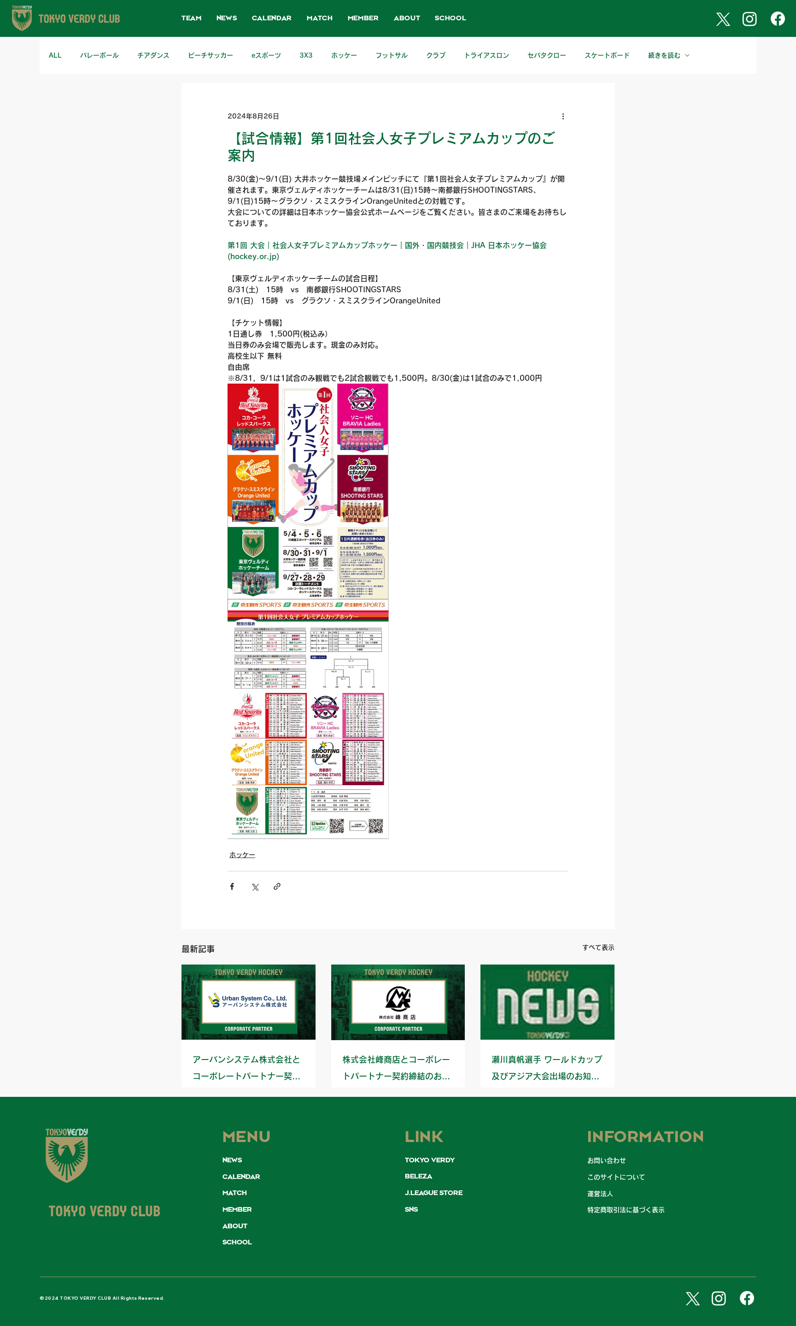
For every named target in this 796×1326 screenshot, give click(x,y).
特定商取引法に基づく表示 (626, 1210)
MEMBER (237, 1210)
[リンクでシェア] (277, 886)
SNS (411, 1210)
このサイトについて (616, 1177)
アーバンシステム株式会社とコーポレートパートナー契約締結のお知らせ (246, 1069)
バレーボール (99, 55)
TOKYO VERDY (430, 1160)
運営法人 (600, 1193)
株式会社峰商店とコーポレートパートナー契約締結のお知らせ (396, 1069)
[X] (721, 18)
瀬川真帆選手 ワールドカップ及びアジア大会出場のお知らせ (547, 1069)
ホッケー (344, 55)
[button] (191, 18)
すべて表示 (598, 947)
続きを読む (664, 55)
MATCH (234, 1193)
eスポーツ (266, 55)
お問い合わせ (606, 1160)
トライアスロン (486, 55)
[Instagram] (749, 18)
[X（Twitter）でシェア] (254, 886)
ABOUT (234, 1226)
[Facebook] (777, 18)
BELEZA (418, 1176)
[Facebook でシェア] (232, 886)
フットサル (391, 55)
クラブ (435, 55)
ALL (55, 55)
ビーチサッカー (210, 55)
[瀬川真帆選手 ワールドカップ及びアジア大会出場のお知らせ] (547, 1002)
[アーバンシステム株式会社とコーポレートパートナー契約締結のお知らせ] (248, 1002)
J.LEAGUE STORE (433, 1193)
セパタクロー (546, 55)
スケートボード (607, 55)
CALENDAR (241, 1177)
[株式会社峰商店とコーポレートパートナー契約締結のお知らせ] (398, 1002)
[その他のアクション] (562, 116)
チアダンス (153, 55)
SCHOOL (237, 1242)
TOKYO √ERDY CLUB (105, 1212)
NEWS (232, 1160)
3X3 (306, 55)
